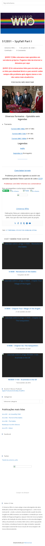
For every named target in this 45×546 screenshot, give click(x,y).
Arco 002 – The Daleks (9, 421)
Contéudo (8, 50)
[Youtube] (30, 223)
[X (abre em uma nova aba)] (14, 9)
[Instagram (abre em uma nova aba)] (20, 9)
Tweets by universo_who (10, 460)
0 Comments (21, 50)
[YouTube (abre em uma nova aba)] (27, 9)
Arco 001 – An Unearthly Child (11, 414)
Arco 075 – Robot (7, 428)
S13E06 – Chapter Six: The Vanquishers (22, 346)
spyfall (34, 230)
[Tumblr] (24, 223)
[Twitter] (15, 223)
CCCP (40, 179)
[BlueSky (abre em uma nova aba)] (30, 9)
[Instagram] (21, 223)
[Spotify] (27, 223)
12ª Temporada (10, 230)
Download (28, 230)
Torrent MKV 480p (18, 129)
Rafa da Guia (28, 543)
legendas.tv (18, 153)
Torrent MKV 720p (19, 134)
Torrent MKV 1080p (19, 138)
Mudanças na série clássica (11, 424)
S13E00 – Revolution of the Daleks (22, 272)
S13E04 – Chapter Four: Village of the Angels (22, 308)
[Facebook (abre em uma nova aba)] (17, 9)
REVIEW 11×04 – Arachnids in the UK (22, 379)
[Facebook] (18, 223)
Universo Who (9, 48)
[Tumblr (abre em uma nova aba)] (24, 9)
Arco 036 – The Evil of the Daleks (12, 418)
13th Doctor (20, 230)
